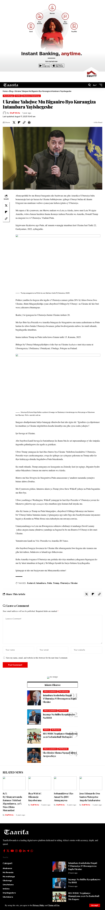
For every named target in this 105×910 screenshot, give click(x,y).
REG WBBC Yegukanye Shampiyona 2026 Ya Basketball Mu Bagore (83, 896)
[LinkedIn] (24, 850)
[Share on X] (14, 122)
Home (5, 91)
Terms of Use (53, 905)
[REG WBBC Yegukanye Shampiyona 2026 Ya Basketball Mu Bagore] (34, 736)
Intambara (41, 583)
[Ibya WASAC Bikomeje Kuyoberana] (39, 783)
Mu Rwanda (63, 711)
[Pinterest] (20, 850)
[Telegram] (28, 850)
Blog (11, 91)
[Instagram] (16, 850)
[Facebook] (4, 850)
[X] (8, 850)
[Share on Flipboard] (19, 122)
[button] (94, 905)
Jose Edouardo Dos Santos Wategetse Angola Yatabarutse (89, 797)
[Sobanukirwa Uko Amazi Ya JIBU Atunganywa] (65, 783)
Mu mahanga (8, 96)
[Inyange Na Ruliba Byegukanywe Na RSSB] (34, 717)
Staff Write (15, 113)
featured (31, 583)
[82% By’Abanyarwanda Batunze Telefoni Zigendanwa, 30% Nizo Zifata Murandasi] (14, 783)
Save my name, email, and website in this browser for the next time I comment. (37, 657)
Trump (56, 583)
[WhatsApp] (32, 850)
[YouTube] (12, 850)
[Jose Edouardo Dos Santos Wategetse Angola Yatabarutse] (90, 783)
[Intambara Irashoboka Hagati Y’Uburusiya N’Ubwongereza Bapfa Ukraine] (34, 697)
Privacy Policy (38, 905)
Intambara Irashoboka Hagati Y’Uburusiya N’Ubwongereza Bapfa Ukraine (59, 698)
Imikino (46, 730)
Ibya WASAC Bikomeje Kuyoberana (34, 797)
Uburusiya (65, 583)
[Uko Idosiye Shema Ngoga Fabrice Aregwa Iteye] (34, 755)
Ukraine (74, 583)
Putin (49, 583)
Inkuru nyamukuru (50, 691)
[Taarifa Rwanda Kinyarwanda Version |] (11, 85)
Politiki (18, 96)
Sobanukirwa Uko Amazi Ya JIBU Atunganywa (63, 797)
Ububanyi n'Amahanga (31, 96)
